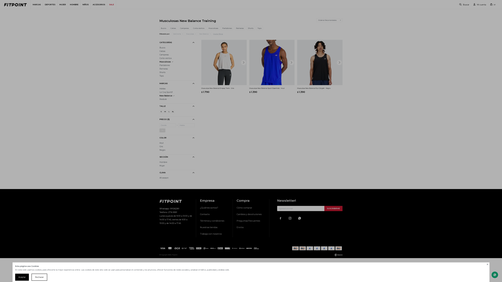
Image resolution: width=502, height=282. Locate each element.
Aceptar (22, 277)
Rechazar (39, 277)
